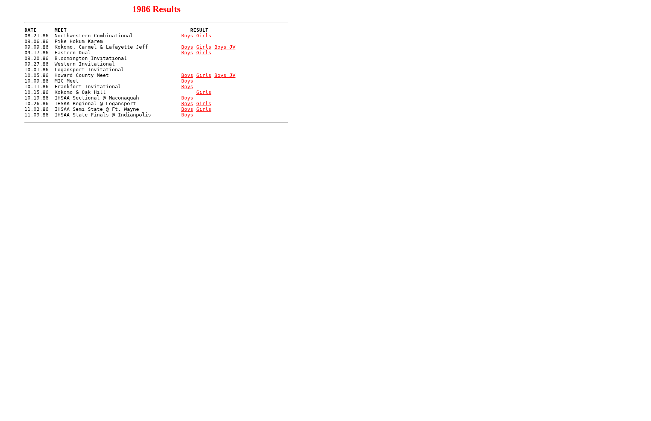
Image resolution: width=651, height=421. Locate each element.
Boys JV (224, 47)
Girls (203, 35)
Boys (187, 35)
